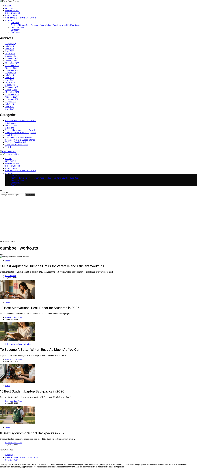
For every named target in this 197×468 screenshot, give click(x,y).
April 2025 (10, 82)
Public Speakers (12, 135)
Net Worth (9, 128)
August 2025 (10, 73)
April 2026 (10, 53)
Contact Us (16, 30)
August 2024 (10, 102)
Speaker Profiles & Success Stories (20, 140)
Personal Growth (13, 13)
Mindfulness (10, 123)
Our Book (15, 22)
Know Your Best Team (13, 317)
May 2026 (9, 51)
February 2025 (11, 87)
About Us (9, 20)
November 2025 (12, 65)
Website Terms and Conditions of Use (21, 457)
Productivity (11, 15)
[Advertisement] (98, 220)
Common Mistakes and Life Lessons (20, 120)
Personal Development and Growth (20, 130)
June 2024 (9, 106)
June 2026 (9, 49)
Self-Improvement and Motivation (20, 18)
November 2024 (12, 94)
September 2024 (12, 99)
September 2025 (12, 70)
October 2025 (11, 68)
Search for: (4, 192)
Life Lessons (10, 8)
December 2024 (12, 92)
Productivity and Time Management (20, 132)
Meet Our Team (17, 27)
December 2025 (12, 63)
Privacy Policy (11, 460)
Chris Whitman (10, 276)
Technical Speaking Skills (16, 142)
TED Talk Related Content (16, 145)
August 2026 (10, 44)
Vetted (8, 6)
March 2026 (10, 56)
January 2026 (11, 61)
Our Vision (15, 32)
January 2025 (11, 89)
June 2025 (9, 77)
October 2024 (11, 97)
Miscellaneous (12, 11)
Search (30, 195)
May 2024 (9, 109)
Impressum (10, 455)
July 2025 (9, 75)
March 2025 (10, 85)
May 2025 (9, 80)
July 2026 (9, 46)
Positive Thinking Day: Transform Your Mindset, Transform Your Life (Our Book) (45, 25)
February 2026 (11, 58)
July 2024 (9, 104)
